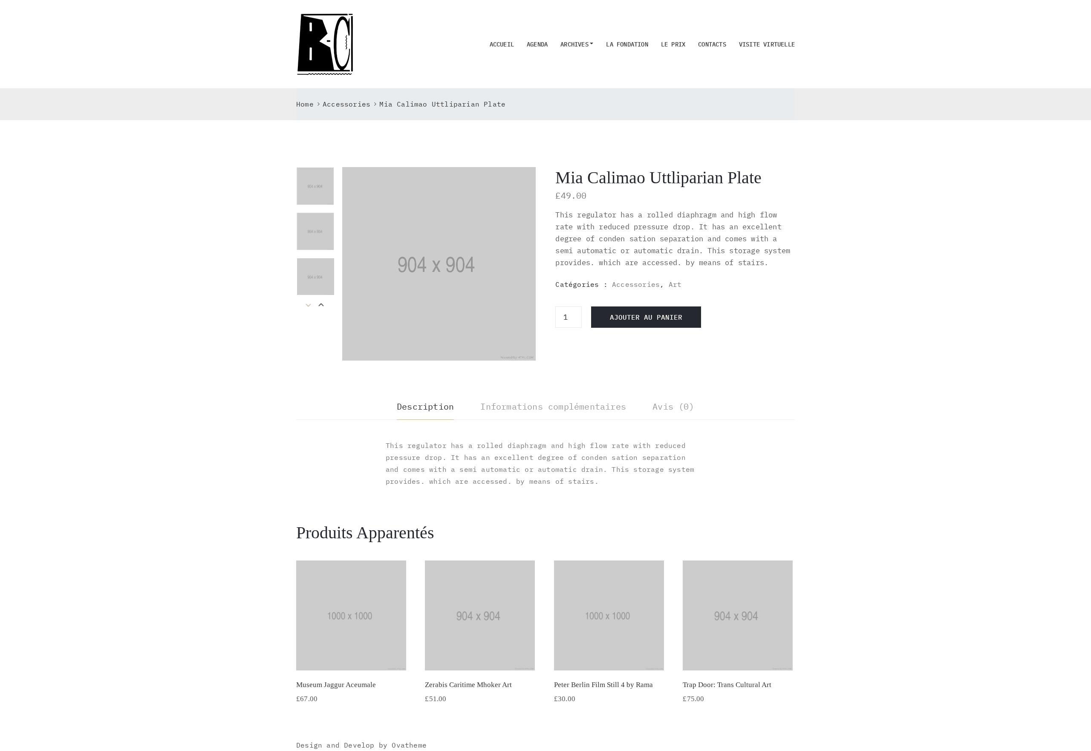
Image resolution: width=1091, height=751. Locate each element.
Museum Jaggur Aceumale (336, 685)
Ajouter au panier (646, 317)
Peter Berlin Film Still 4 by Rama (603, 685)
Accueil (502, 44)
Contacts (712, 44)
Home (305, 104)
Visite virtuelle (767, 44)
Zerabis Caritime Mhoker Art (468, 685)
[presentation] (321, 305)
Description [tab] (425, 406)
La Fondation (627, 44)
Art (675, 284)
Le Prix (673, 44)
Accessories (346, 104)
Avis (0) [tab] (673, 406)
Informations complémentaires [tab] (553, 406)
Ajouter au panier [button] (351, 660)
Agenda (537, 44)
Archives (574, 44)
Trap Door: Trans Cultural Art (727, 685)
